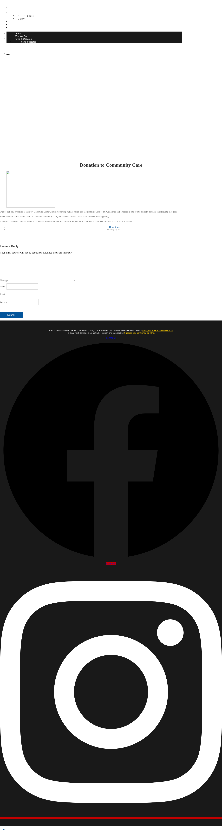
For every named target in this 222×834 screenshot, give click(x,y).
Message (4, 280)
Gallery (21, 19)
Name (3, 286)
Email (3, 294)
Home (18, 33)
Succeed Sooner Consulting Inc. (139, 332)
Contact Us (15, 27)
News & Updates (23, 39)
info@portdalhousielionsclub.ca (157, 330)
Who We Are (21, 36)
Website (3, 302)
